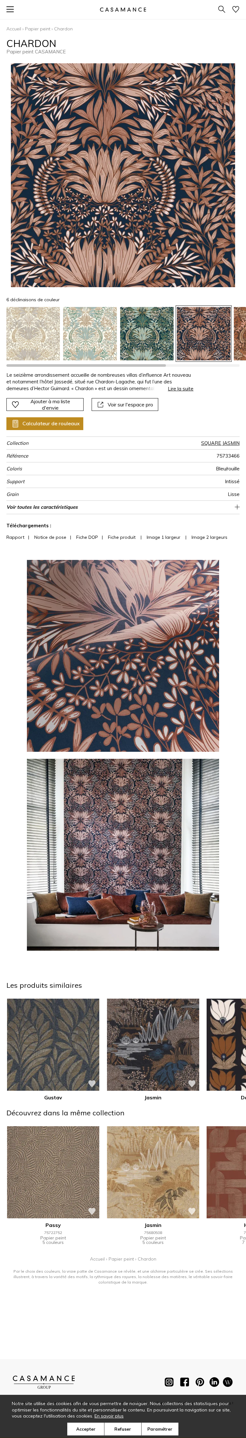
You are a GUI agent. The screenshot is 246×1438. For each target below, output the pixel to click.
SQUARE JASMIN (220, 443)
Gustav (53, 1097)
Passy (53, 1225)
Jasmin (152, 1097)
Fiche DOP (87, 537)
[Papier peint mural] (228, 1383)
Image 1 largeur (163, 537)
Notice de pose (50, 537)
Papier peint (37, 29)
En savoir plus (109, 1416)
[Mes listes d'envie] (236, 10)
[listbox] (123, 333)
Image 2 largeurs (209, 537)
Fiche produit (121, 537)
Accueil (13, 29)
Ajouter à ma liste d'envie (50, 404)
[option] (33, 333)
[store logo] (123, 9)
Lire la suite (180, 389)
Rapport (15, 537)
